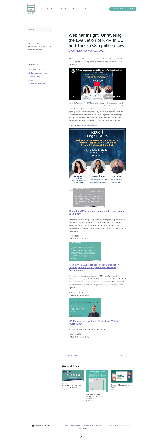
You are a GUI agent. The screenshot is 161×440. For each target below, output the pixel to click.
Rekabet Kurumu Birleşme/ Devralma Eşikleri (94, 396)
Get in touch (87, 9)
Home (42, 9)
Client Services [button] (51, 9)
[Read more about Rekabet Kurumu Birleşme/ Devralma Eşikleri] (97, 381)
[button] (122, 9)
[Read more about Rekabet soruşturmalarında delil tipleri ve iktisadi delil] (73, 375)
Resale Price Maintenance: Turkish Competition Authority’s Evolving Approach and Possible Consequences (94, 267)
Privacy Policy (80, 437)
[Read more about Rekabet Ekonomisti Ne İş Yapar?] (121, 376)
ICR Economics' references (37, 73)
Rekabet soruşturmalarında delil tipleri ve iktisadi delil (71, 385)
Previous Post (72, 355)
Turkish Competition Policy (37, 84)
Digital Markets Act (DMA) (37, 69)
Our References (66, 9)
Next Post (123, 355)
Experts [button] (75, 9)
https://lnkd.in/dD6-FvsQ (88, 125)
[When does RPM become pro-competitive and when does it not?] (89, 197)
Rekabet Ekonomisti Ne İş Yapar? (121, 386)
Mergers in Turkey (34, 77)
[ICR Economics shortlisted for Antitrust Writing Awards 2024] (85, 307)
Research (31, 80)
